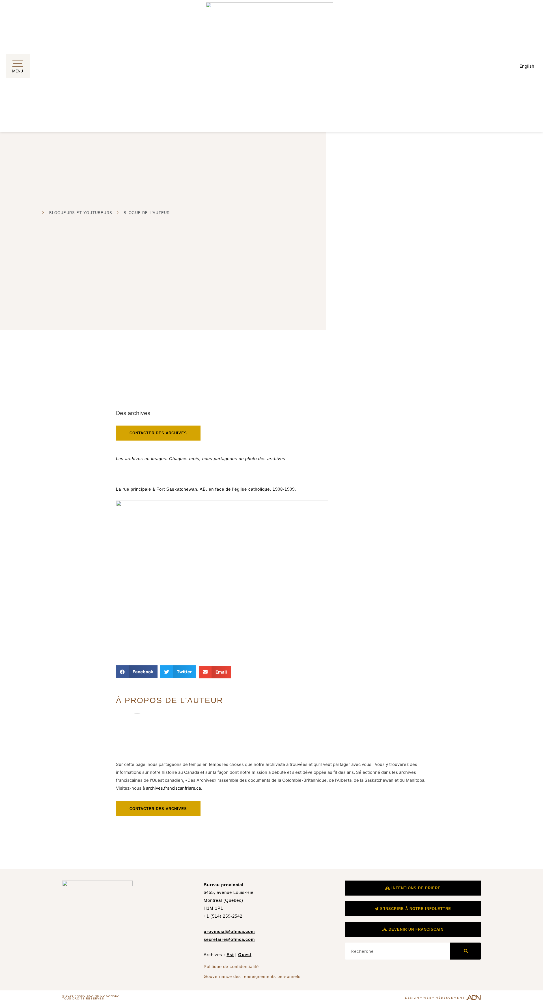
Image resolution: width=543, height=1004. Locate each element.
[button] (137, 671)
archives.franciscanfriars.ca (173, 788)
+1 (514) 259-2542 (223, 916)
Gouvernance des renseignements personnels (252, 976)
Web (427, 997)
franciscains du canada (97, 995)
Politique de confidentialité (231, 966)
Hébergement (450, 997)
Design (412, 997)
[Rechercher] (465, 951)
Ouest (244, 954)
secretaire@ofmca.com (229, 939)
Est (230, 954)
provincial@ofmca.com (229, 931)
